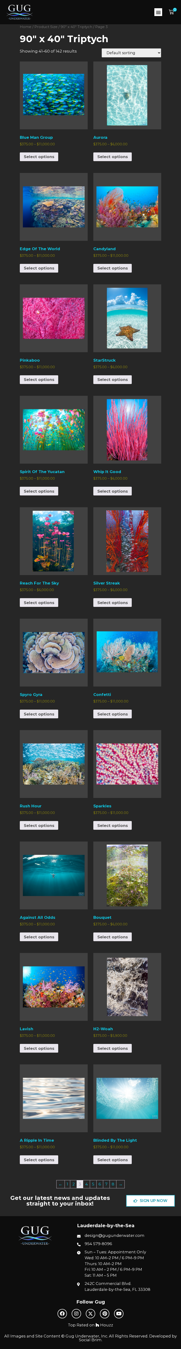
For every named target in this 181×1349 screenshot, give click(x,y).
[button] (158, 12)
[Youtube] (118, 1313)
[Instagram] (76, 1313)
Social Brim (90, 1339)
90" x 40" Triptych (76, 27)
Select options (39, 156)
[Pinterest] (104, 1313)
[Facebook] (62, 1313)
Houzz (106, 1325)
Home (25, 27)
